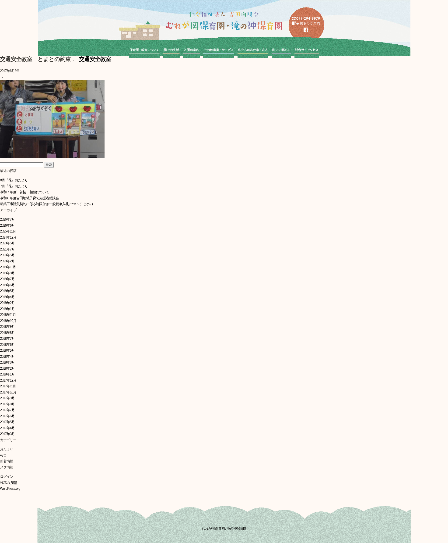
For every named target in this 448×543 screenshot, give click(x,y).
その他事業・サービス (218, 51)
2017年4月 (7, 428)
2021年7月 (7, 249)
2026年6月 (7, 225)
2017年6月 (7, 416)
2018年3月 (7, 362)
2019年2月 (7, 303)
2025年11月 (8, 231)
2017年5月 (7, 422)
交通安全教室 (91, 59)
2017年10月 (8, 392)
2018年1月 (7, 374)
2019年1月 (7, 309)
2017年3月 (7, 434)
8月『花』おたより (14, 180)
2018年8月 (7, 333)
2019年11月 (8, 267)
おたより (6, 449)
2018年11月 (8, 315)
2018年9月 (7, 327)
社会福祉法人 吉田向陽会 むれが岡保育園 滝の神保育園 (224, 21)
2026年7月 (7, 219)
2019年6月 (7, 285)
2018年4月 (7, 356)
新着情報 (6, 461)
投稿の (8, 483)
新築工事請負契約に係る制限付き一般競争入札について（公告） (47, 204)
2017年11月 (8, 386)
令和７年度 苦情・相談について (24, 192)
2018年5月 (7, 350)
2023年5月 (7, 243)
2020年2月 (7, 261)
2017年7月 (7, 410)
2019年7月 (7, 279)
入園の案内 (191, 51)
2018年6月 (7, 345)
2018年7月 (7, 338)
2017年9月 (7, 398)
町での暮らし (281, 51)
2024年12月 (8, 237)
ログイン (6, 477)
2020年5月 (7, 255)
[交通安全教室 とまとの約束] (52, 155)
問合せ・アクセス (306, 51)
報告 (3, 455)
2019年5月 (7, 291)
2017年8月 (7, 404)
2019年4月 (7, 297)
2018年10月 (8, 321)
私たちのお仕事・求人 (253, 51)
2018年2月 (7, 368)
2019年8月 (7, 273)
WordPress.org (10, 488)
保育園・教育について (144, 51)
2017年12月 (8, 380)
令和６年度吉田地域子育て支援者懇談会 (29, 198)
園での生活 (171, 51)
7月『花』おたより (14, 186)
